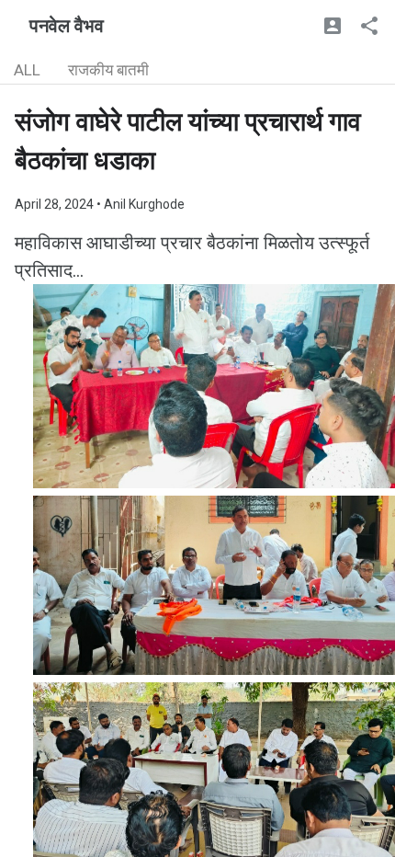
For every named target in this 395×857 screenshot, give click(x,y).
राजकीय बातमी (108, 70)
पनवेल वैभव (66, 26)
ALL (27, 70)
